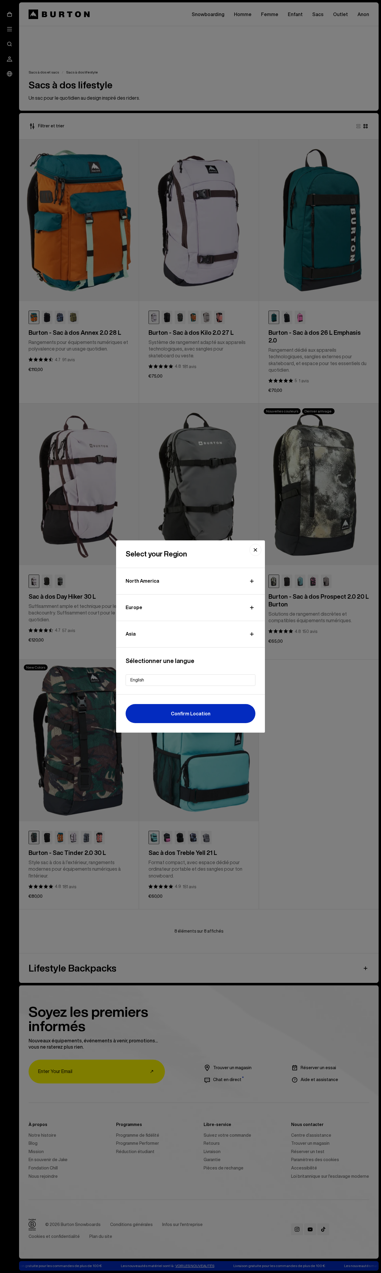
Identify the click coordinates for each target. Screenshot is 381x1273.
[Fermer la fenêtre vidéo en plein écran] (255, 550)
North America (142, 580)
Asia (131, 633)
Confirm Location (190, 713)
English (137, 680)
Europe (134, 607)
